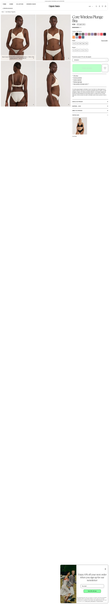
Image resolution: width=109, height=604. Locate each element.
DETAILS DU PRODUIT (77, 101)
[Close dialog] (106, 566)
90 (86, 43)
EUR (90, 6)
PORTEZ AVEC (75, 115)
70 (73, 43)
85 (83, 43)
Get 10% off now (92, 591)
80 (80, 43)
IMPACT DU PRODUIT (77, 110)
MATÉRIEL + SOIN (76, 106)
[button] (96, 6)
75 (77, 43)
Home (3, 12)
